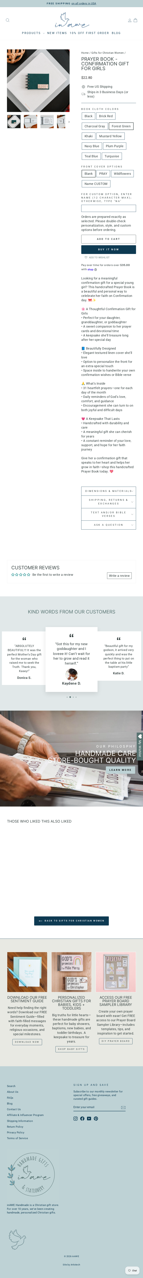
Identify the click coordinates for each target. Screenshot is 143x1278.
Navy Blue (92, 146)
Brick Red (106, 116)
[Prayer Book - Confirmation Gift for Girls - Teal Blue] (24, 887)
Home (85, 52)
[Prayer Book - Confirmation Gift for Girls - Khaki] (28, 883)
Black (88, 116)
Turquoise (112, 156)
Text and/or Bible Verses (108, 514)
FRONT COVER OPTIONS (102, 166)
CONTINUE (117, 676)
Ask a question (108, 524)
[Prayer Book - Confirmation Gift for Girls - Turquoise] (28, 887)
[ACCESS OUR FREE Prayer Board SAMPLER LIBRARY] (116, 972)
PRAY (103, 173)
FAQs (10, 1097)
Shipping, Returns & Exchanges (108, 502)
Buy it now (108, 249)
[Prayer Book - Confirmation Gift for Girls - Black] (10, 883)
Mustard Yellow (110, 136)
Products (32, 33)
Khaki (89, 136)
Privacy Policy (15, 1132)
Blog (116, 33)
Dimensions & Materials (108, 491)
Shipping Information (20, 1121)
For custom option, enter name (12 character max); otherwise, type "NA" (106, 198)
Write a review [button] (119, 576)
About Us (12, 1091)
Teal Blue (91, 156)
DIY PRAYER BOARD (116, 1041)
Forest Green (121, 126)
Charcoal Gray (95, 126)
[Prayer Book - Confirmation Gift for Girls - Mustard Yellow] (33, 883)
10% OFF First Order (89, 33)
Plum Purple (114, 146)
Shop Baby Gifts (71, 1049)
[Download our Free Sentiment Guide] (27, 972)
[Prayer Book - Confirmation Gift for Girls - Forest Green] (24, 883)
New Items (57, 33)
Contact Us (14, 1109)
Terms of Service (17, 1138)
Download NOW (27, 1042)
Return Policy (15, 1126)
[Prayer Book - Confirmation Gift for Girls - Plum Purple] (19, 887)
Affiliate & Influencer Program (25, 1115)
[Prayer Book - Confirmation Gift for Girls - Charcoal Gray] (19, 883)
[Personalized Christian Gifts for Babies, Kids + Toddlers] (71, 972)
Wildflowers (122, 173)
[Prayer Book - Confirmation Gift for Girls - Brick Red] (14, 883)
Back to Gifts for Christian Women (74, 921)
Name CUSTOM (96, 184)
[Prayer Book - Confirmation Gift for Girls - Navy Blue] (14, 887)
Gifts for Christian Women (107, 52)
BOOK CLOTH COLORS (100, 109)
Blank (89, 173)
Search (11, 1086)
